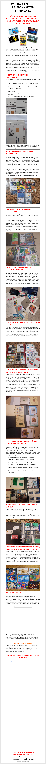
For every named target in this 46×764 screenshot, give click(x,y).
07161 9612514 (17, 759)
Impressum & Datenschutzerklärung (23, 761)
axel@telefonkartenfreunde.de (29, 759)
